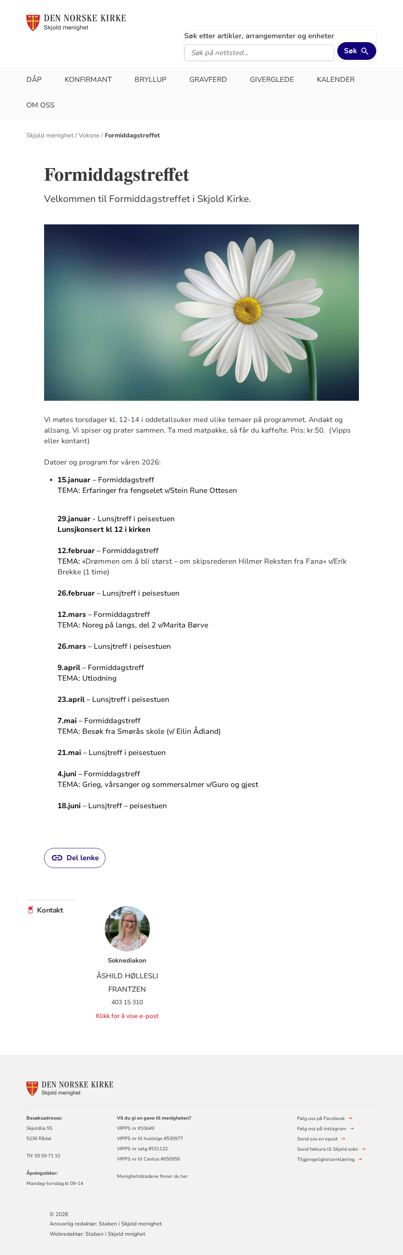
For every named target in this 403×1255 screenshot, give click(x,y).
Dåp (34, 79)
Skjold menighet (50, 135)
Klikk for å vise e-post (127, 1016)
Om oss (40, 105)
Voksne (89, 135)
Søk (350, 51)
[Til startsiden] (75, 22)
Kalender (336, 79)
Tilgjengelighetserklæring (326, 1159)
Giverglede (272, 79)
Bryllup (150, 79)
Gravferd (208, 79)
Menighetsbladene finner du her (152, 1176)
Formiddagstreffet (132, 135)
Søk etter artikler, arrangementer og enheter (259, 36)
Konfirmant (88, 79)
